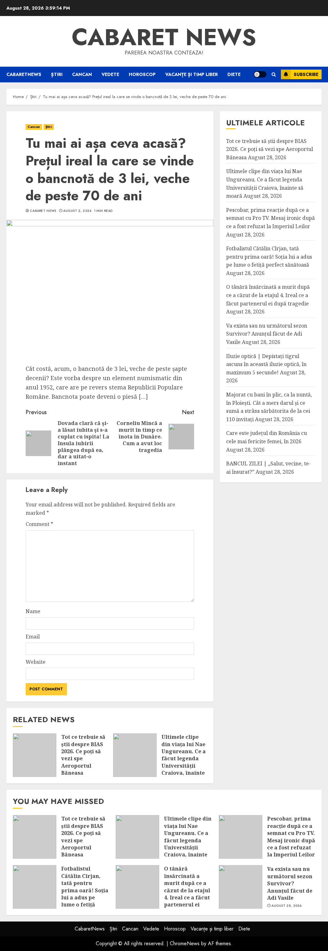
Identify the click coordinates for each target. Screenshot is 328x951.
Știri (56, 74)
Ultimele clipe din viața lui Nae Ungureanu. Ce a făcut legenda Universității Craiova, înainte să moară (183, 758)
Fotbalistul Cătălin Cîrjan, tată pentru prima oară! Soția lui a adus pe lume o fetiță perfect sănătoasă (269, 256)
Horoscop (142, 74)
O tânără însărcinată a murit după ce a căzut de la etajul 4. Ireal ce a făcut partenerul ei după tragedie (268, 295)
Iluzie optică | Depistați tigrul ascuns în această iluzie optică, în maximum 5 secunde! (266, 364)
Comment (39, 524)
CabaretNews (23, 74)
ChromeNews (185, 943)
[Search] (274, 74)
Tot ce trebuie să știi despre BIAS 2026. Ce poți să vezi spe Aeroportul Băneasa (83, 754)
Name (33, 611)
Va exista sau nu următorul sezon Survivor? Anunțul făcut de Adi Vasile (266, 334)
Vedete (110, 74)
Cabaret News (43, 211)
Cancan (82, 74)
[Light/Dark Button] (260, 74)
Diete (234, 74)
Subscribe (306, 74)
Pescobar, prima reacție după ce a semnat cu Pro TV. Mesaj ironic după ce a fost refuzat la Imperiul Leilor (270, 218)
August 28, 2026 (286, 906)
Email (33, 636)
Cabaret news (164, 37)
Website (35, 661)
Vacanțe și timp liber (191, 74)
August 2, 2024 (77, 211)
